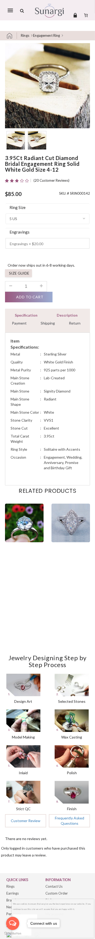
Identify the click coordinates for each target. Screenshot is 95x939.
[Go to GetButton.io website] (12, 933)
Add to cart (29, 297)
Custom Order (56, 893)
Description (67, 315)
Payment (19, 323)
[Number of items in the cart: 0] (86, 15)
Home (11, 35)
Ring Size (18, 207)
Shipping (48, 323)
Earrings (12, 893)
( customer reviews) (51, 180)
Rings (25, 35)
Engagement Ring (46, 35)
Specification (26, 315)
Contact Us (54, 886)
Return (74, 323)
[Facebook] (9, 935)
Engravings (20, 232)
